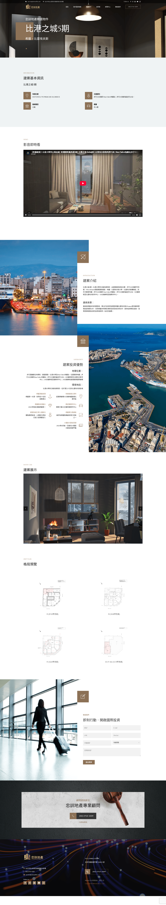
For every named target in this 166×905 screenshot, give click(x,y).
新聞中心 (107, 7)
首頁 (67, 7)
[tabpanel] (83, 509)
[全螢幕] (140, 215)
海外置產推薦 (77, 7)
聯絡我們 (118, 7)
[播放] (26, 215)
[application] (83, 183)
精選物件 (88, 7)
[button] (25, 508)
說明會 (98, 7)
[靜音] (137, 215)
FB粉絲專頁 (83, 822)
